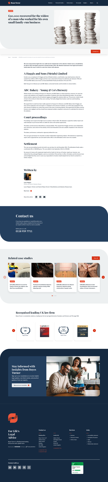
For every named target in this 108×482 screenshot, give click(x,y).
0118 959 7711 (24, 231)
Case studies (14, 57)
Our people (78, 2)
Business (50, 2)
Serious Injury (74, 439)
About (91, 2)
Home (9, 57)
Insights (85, 2)
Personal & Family (75, 437)
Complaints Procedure (93, 437)
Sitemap (89, 441)
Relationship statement (93, 443)
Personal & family (59, 2)
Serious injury (70, 2)
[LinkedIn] (19, 467)
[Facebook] (24, 467)
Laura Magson (27, 182)
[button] (97, 3)
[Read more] (19, 277)
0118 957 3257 (43, 451)
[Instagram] (29, 467)
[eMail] (10, 467)
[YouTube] (14, 467)
